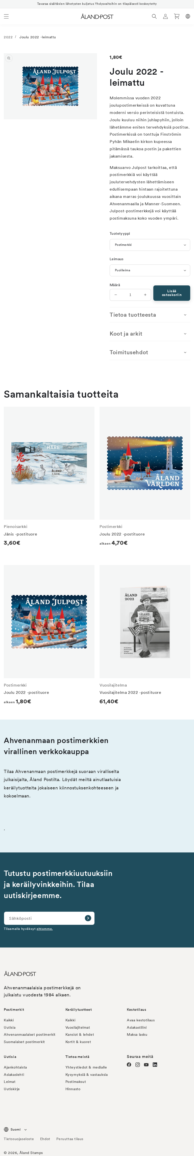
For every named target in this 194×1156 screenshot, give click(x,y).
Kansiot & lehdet (79, 1034)
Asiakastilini (137, 1027)
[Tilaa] (87, 918)
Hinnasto (73, 1089)
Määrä (115, 285)
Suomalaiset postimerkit (24, 1042)
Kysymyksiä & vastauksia (86, 1075)
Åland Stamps (31, 1153)
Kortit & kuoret (78, 1042)
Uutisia (9, 1027)
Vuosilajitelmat (77, 1027)
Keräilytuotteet (78, 1009)
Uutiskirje (12, 1089)
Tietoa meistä (77, 1057)
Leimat (10, 1082)
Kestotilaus (137, 1009)
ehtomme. (45, 929)
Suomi (15, 1129)
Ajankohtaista (15, 1067)
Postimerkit (14, 1009)
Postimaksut (75, 1082)
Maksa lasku (137, 1034)
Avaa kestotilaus (141, 1020)
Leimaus (117, 259)
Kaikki (9, 1020)
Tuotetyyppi (120, 233)
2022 (8, 37)
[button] (6, 16)
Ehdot (45, 1139)
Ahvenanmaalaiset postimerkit (30, 1034)
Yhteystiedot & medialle (86, 1067)
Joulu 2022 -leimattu (37, 37)
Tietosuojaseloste (19, 1139)
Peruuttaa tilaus (69, 1139)
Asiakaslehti (14, 1075)
